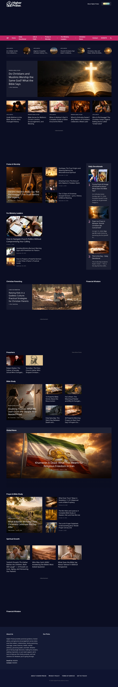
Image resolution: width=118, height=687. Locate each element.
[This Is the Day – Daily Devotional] (98, 247)
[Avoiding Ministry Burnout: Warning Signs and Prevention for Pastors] (10, 251)
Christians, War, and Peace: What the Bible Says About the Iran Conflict (94, 52)
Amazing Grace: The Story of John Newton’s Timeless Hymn (69, 182)
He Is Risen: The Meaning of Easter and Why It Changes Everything (72, 399)
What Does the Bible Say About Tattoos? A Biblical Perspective (68, 564)
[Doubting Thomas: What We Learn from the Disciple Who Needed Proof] (24, 402)
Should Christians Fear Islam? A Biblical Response (67, 52)
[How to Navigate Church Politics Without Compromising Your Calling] (24, 226)
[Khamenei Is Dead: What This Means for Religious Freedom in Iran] (59, 455)
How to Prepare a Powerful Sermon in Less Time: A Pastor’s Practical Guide (28, 261)
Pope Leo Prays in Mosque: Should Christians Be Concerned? (98, 224)
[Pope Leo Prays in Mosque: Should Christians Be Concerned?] (98, 212)
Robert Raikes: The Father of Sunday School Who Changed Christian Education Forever (14, 370)
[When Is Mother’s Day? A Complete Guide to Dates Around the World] (59, 106)
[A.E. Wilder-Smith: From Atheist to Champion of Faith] (27, 50)
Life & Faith (35, 38)
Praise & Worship (48, 38)
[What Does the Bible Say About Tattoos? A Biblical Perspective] (70, 552)
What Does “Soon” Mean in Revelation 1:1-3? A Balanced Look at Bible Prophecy (68, 500)
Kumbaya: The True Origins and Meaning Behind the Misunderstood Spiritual (70, 170)
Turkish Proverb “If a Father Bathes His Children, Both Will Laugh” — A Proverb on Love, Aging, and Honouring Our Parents (17, 566)
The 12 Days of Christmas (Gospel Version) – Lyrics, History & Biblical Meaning (70, 196)
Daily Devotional (22, 38)
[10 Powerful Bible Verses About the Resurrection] (54, 389)
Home (14, 38)
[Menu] (8, 38)
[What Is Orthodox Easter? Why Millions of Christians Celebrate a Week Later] (80, 106)
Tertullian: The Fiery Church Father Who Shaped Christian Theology (33, 370)
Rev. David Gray (14, 87)
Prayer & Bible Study (14, 70)
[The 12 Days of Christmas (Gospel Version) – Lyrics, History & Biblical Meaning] (51, 197)
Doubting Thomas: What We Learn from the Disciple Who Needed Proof (22, 412)
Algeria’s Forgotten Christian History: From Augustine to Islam (40, 52)
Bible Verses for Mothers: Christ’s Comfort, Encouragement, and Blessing (37, 120)
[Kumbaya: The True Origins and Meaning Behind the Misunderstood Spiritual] (51, 172)
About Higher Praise (93, 4)
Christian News (82, 38)
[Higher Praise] (14, 4)
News (88, 48)
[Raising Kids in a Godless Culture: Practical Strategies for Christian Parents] (57, 297)
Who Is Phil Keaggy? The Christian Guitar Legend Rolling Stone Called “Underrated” (101, 120)
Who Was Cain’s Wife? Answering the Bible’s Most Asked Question (42, 564)
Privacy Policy (54, 676)
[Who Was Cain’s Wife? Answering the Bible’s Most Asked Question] (44, 552)
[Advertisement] (59, 22)
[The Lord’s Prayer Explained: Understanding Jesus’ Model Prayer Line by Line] (51, 527)
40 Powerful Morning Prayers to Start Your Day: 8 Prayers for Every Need (72, 420)
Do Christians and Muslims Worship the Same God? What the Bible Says (21, 79)
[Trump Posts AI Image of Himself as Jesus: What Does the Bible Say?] (98, 175)
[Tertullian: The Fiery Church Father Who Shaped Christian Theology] (34, 360)
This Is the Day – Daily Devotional (100, 257)
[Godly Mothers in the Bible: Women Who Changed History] (16, 106)
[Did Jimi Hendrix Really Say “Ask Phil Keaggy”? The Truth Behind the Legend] (24, 185)
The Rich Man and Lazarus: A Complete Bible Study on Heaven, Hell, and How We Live (69, 513)
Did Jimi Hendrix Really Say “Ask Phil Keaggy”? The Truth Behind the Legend (23, 194)
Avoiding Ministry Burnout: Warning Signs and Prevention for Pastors (28, 249)
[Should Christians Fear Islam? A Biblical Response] (81, 50)
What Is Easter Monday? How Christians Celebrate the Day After (22, 524)
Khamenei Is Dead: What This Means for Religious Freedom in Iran (59, 464)
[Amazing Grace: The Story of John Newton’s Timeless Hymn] (51, 185)
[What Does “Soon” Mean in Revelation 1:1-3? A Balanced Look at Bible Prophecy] (51, 502)
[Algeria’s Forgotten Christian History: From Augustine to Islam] (54, 50)
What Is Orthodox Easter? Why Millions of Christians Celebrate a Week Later (80, 119)
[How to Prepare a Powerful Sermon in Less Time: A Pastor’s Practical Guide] (10, 262)
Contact (95, 38)
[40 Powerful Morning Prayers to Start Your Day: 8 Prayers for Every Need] (73, 410)
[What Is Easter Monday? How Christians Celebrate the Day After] (24, 515)
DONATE (104, 38)
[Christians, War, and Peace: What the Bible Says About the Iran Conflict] (108, 50)
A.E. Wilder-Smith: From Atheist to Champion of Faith (12, 52)
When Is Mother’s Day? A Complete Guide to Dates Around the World (58, 119)
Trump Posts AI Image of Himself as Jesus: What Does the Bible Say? (100, 187)
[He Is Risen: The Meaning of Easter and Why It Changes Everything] (73, 389)
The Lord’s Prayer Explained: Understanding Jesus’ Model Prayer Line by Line (68, 526)
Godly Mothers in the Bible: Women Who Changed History (14, 119)
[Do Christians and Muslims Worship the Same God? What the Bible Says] (75, 79)
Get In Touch (82, 676)
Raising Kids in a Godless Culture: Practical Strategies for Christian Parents (19, 296)
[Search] (111, 38)
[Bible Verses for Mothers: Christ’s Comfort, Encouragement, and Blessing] (37, 106)
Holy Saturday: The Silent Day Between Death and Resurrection (53, 420)
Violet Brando (11, 530)
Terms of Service (68, 676)
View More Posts (77, 352)
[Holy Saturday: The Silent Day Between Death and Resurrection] (54, 410)
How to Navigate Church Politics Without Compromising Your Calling (23, 240)
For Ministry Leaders (65, 38)
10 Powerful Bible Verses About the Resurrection (52, 399)
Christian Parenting (14, 289)
